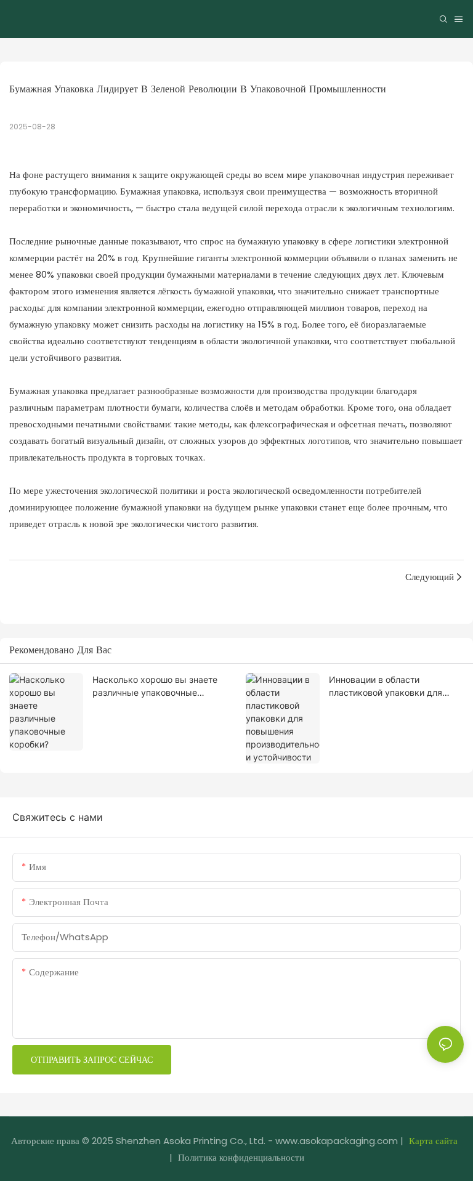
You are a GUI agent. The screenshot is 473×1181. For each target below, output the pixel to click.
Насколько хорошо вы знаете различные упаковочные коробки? (154, 686)
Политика (197, 1157)
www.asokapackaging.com (336, 1140)
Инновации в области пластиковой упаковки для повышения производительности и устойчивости (385, 686)
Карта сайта (433, 1140)
